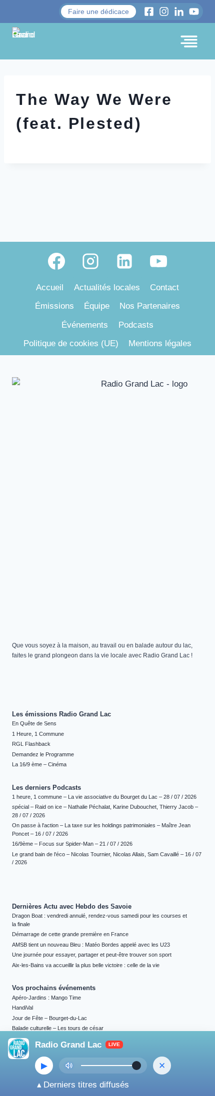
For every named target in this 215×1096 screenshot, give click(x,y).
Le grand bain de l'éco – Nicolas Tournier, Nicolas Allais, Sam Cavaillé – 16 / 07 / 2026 (107, 858)
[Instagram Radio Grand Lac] (164, 11)
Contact (164, 287)
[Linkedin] (125, 261)
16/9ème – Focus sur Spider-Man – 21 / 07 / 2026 (72, 844)
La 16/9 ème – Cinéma (39, 764)
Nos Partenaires (150, 306)
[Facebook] (57, 261)
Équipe (97, 306)
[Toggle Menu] (189, 41)
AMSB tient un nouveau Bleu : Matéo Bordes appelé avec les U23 (91, 945)
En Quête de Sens (34, 723)
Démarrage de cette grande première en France (70, 934)
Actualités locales (107, 287)
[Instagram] (91, 261)
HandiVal (22, 1008)
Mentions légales (160, 343)
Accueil (50, 287)
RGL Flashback (31, 744)
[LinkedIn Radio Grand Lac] (179, 11)
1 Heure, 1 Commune (38, 734)
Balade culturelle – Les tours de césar (58, 1028)
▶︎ (44, 1066)
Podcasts (136, 325)
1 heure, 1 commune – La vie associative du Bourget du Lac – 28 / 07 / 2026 (104, 797)
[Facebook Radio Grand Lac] (149, 11)
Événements (85, 325)
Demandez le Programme (43, 754)
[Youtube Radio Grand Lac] (194, 11)
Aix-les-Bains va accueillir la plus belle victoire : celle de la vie (86, 965)
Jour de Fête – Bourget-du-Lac (49, 1018)
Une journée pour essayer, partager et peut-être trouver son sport (92, 955)
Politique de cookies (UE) (71, 343)
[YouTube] (159, 261)
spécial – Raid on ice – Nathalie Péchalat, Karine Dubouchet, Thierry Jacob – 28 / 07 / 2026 (105, 811)
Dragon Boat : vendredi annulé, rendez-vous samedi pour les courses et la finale (99, 920)
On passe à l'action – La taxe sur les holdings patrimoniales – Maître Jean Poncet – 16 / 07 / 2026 (101, 829)
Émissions (54, 306)
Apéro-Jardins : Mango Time (46, 998)
